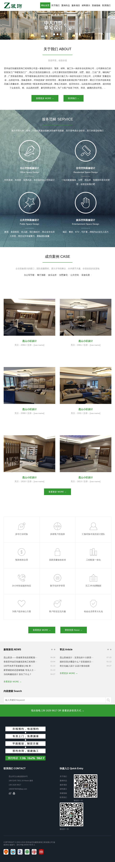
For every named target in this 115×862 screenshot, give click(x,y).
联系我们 (106, 5)
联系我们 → (73, 98)
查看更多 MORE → (45, 98)
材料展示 (86, 5)
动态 (52, 649)
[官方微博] (10, 793)
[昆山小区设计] (29, 304)
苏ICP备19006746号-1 (26, 845)
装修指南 (96, 5)
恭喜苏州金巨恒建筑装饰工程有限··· (20, 661)
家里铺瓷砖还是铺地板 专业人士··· (20, 670)
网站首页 (45, 5)
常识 (110, 649)
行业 (108, 649)
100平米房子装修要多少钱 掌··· (18, 666)
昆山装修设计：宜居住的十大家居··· (76, 657)
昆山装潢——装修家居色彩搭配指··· (20, 657)
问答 (54, 649)
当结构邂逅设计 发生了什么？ (17, 674)
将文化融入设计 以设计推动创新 (75, 666)
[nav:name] (39, 481)
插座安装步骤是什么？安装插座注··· (76, 661)
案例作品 (65, 5)
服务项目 (76, 5)
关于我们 (55, 5)
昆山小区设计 (29, 477)
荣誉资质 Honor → (73, 630)
